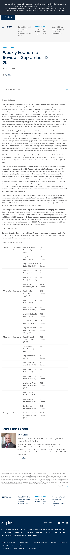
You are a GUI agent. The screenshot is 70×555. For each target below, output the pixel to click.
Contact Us (56, 11)
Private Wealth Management (12, 535)
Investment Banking (35, 532)
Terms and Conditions (8, 542)
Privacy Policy (24, 542)
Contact (20, 545)
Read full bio (22, 458)
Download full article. (10, 89)
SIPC (40, 548)
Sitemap (54, 542)
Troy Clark (8, 75)
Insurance (19, 532)
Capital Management (9, 529)
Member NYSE (32, 548)
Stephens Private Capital (55, 532)
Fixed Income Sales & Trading (33, 529)
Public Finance (33, 535)
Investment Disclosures (40, 542)
